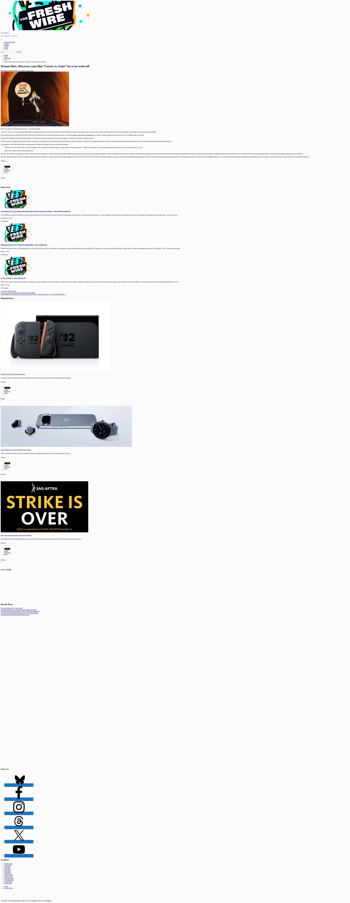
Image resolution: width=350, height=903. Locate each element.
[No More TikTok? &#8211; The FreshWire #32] (17, 274)
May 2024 (7, 872)
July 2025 (7, 867)
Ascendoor (34, 900)
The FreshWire (5, 33)
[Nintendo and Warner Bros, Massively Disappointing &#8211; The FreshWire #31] (17, 241)
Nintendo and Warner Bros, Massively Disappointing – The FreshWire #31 (24, 245)
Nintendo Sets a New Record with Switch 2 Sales (13, 374)
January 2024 (8, 877)
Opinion (6, 45)
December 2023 (9, 878)
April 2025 (7, 870)
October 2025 (8, 863)
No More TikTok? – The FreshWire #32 (13, 278)
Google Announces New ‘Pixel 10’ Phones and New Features (16, 450)
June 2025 (7, 868)
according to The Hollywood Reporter (82, 135)
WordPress (48, 900)
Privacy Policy (8, 888)
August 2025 (8, 865)
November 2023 (9, 880)
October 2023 (8, 881)
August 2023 (8, 883)
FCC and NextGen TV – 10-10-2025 (11, 608)
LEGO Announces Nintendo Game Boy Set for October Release (19, 613)
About (6, 48)
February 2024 (8, 875)
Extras (6, 47)
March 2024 (7, 873)
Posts (14, 291)
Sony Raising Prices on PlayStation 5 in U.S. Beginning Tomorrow (20, 611)
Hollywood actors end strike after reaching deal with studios (16, 535)
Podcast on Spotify (9, 42)
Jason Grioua (29, 71)
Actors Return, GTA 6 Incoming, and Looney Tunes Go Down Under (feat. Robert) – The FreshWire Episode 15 (35, 211)
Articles (6, 44)
